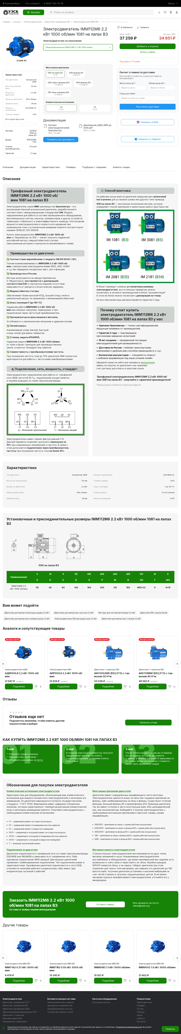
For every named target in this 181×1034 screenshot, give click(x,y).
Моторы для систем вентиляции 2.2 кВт (117, 613)
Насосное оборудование (104, 999)
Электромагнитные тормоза (60, 1002)
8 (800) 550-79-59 (53, 3)
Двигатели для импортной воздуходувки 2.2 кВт (26, 613)
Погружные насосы (101, 1002)
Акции (139, 1015)
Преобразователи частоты (59, 1009)
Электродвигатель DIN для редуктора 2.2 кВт (76, 619)
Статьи (140, 1009)
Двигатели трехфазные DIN (15, 1005)
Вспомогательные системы (61, 999)
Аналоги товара (121, 167)
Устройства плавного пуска (60, 1012)
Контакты (141, 1021)
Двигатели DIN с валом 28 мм (153, 613)
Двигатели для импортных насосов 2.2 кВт (74, 613)
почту (40, 760)
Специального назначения (15, 1021)
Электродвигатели (12, 999)
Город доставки (128, 93)
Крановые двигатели (12, 1018)
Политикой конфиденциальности (129, 1027)
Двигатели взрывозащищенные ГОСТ (20, 1012)
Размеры (71, 167)
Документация (28, 167)
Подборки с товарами (94, 167)
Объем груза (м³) (157, 83)
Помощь (141, 1012)
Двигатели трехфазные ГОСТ (16, 1002)
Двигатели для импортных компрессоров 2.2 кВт (27, 619)
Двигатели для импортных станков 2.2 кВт (121, 619)
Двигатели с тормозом (13, 1015)
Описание (8, 167)
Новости (141, 1018)
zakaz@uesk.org (141, 905)
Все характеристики (14, 119)
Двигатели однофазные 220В (16, 1009)
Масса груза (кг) (128, 83)
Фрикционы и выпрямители (59, 1005)
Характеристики (51, 167)
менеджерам (148, 362)
